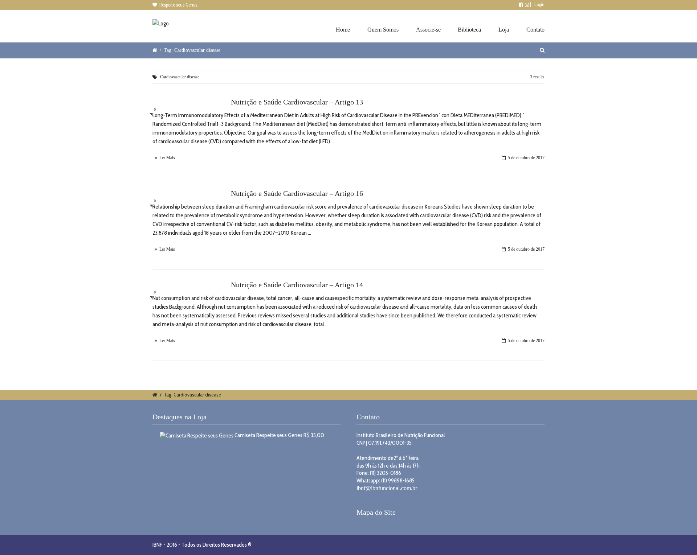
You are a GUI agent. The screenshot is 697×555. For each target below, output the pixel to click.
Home (343, 29)
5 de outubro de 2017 (526, 157)
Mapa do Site (376, 512)
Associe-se (428, 29)
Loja (503, 29)
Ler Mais (167, 157)
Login (539, 4)
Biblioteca (469, 29)
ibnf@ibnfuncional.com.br (386, 488)
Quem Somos (383, 29)
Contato (535, 29)
